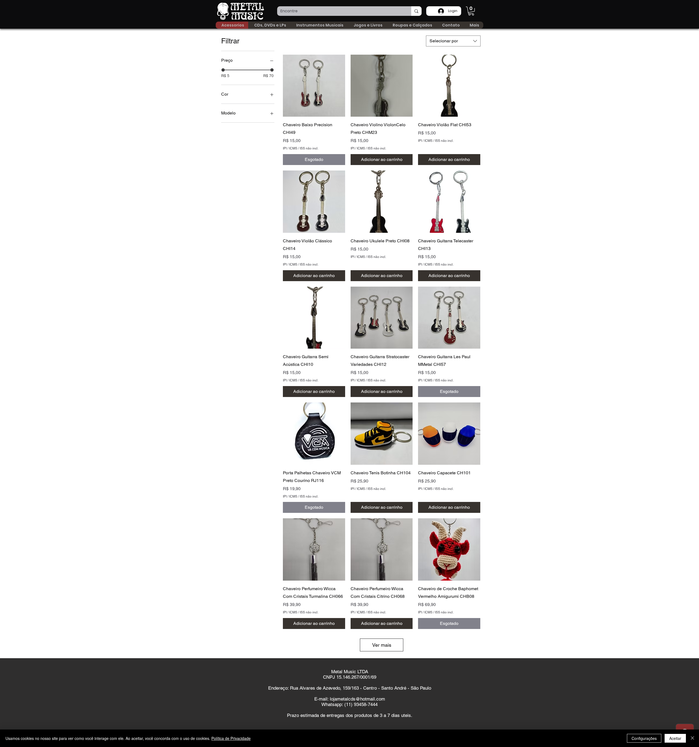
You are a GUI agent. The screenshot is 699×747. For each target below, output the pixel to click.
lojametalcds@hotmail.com (357, 699)
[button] (471, 11)
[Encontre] (416, 11)
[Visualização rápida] (314, 86)
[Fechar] (692, 738)
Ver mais (381, 645)
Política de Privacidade (231, 738)
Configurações (644, 738)
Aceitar (675, 738)
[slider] (223, 70)
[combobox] (453, 41)
